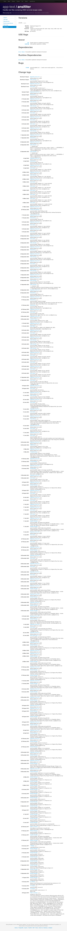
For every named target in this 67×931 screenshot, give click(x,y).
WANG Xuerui (33, 445)
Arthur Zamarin (33, 79)
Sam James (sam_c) (34, 635)
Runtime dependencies (8, 23)
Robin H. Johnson (34, 826)
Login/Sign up (32, 1)
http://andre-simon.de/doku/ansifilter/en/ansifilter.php (23, 12)
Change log (5, 27)
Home (5, 1)
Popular (18, 1)
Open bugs (5, 25)
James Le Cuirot (33, 319)
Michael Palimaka (33, 485)
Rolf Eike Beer (33, 468)
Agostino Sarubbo (34, 521)
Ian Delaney (32, 881)
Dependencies (6, 21)
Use (22, 1)
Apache (25, 927)
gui (28, 42)
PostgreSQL (21, 927)
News (9, 1)
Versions (5, 17)
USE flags (5, 19)
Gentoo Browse (59, 1)
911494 (27, 67)
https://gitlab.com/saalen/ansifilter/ (42, 12)
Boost (37, 927)
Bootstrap (46, 927)
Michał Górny (33, 94)
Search (26, 1)
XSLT (34, 927)
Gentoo (16, 927)
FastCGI (30, 927)
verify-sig (27, 44)
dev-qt (19, 51)
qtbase (23, 51)
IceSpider (50, 927)
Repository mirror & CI (34, 76)
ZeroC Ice (41, 927)
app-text (9, 6)
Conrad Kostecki (33, 461)
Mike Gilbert (32, 326)
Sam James (32, 86)
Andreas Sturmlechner (35, 209)
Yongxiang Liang (33, 452)
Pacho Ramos (33, 418)
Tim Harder (32, 885)
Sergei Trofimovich (34, 771)
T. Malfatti (32, 845)
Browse (13, 1)
